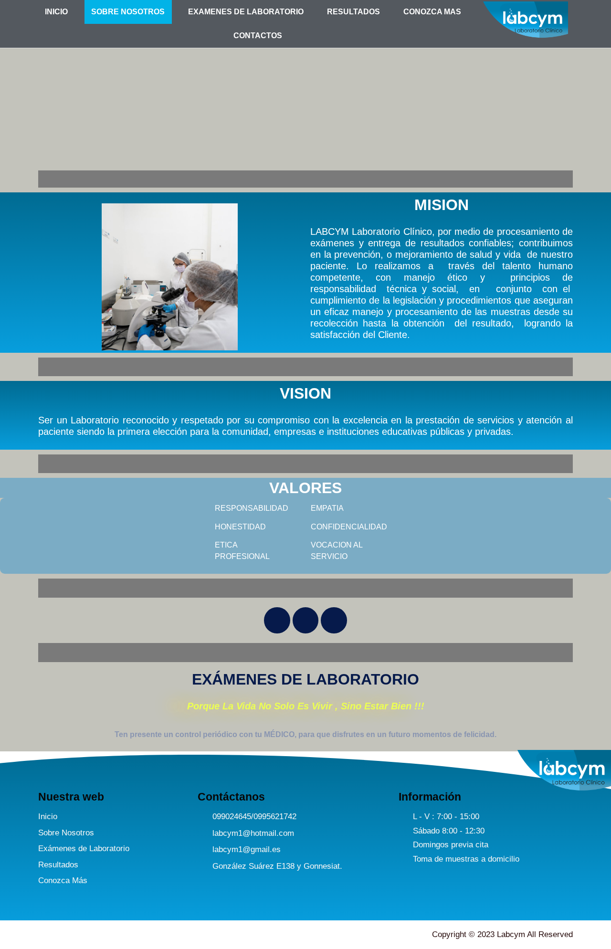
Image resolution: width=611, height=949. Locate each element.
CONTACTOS (257, 36)
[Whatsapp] (334, 620)
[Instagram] (305, 620)
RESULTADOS (353, 12)
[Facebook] (277, 620)
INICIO (56, 12)
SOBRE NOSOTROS (128, 12)
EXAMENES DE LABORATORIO (246, 12)
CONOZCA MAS (432, 12)
